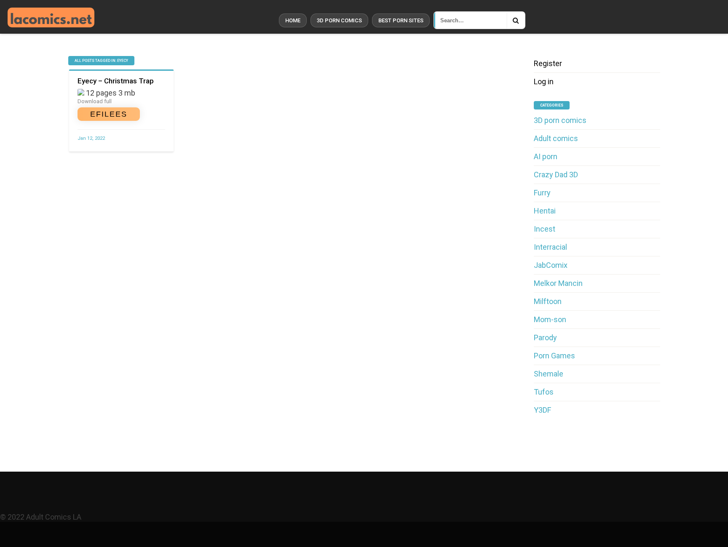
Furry (542, 192)
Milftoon (548, 301)
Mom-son (550, 319)
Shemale (548, 373)
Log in (544, 81)
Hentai (545, 210)
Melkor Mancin (558, 283)
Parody (545, 337)
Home (292, 20)
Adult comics (556, 138)
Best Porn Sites (400, 20)
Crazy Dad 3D (556, 174)
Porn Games (554, 355)
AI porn (545, 156)
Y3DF (542, 410)
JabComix (550, 265)
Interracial (550, 247)
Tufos (544, 391)
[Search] (515, 20)
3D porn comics (339, 20)
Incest (544, 228)
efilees (108, 114)
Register (548, 63)
